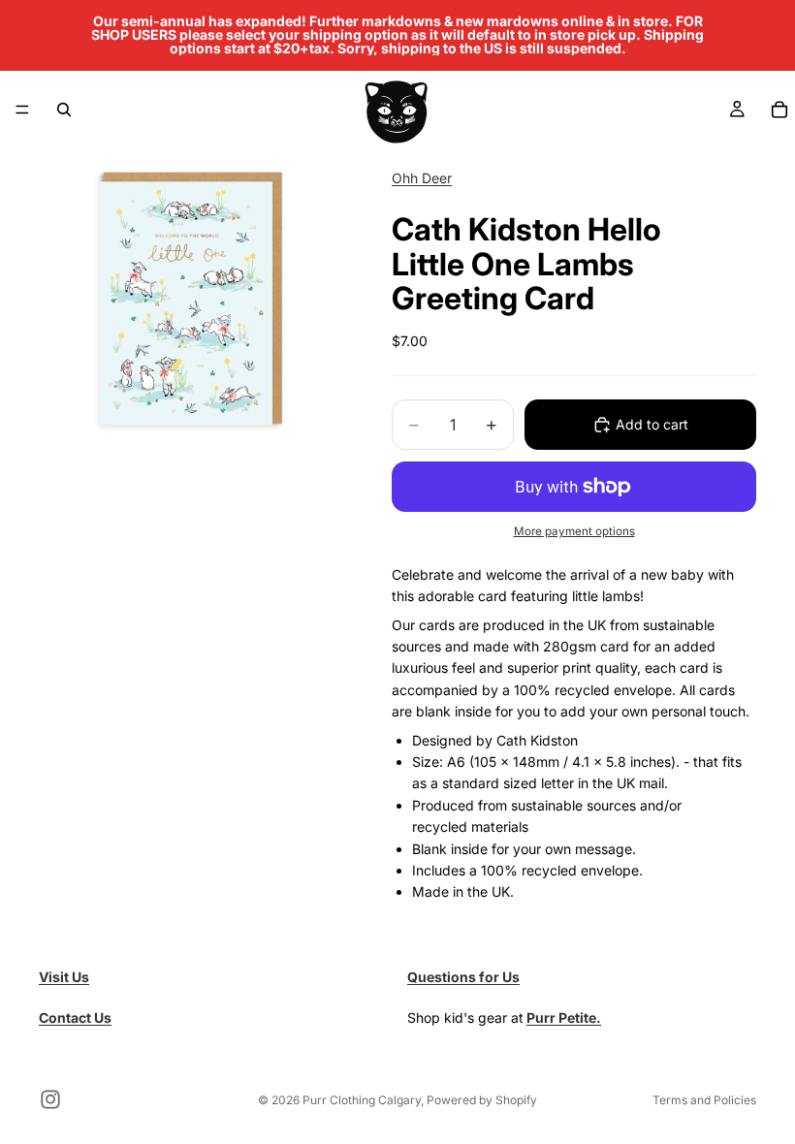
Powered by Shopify (482, 1100)
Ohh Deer (422, 178)
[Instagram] (50, 1099)
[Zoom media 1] (192, 300)
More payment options (574, 531)
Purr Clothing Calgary (361, 1100)
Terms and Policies (704, 1100)
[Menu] (22, 109)
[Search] (64, 109)
